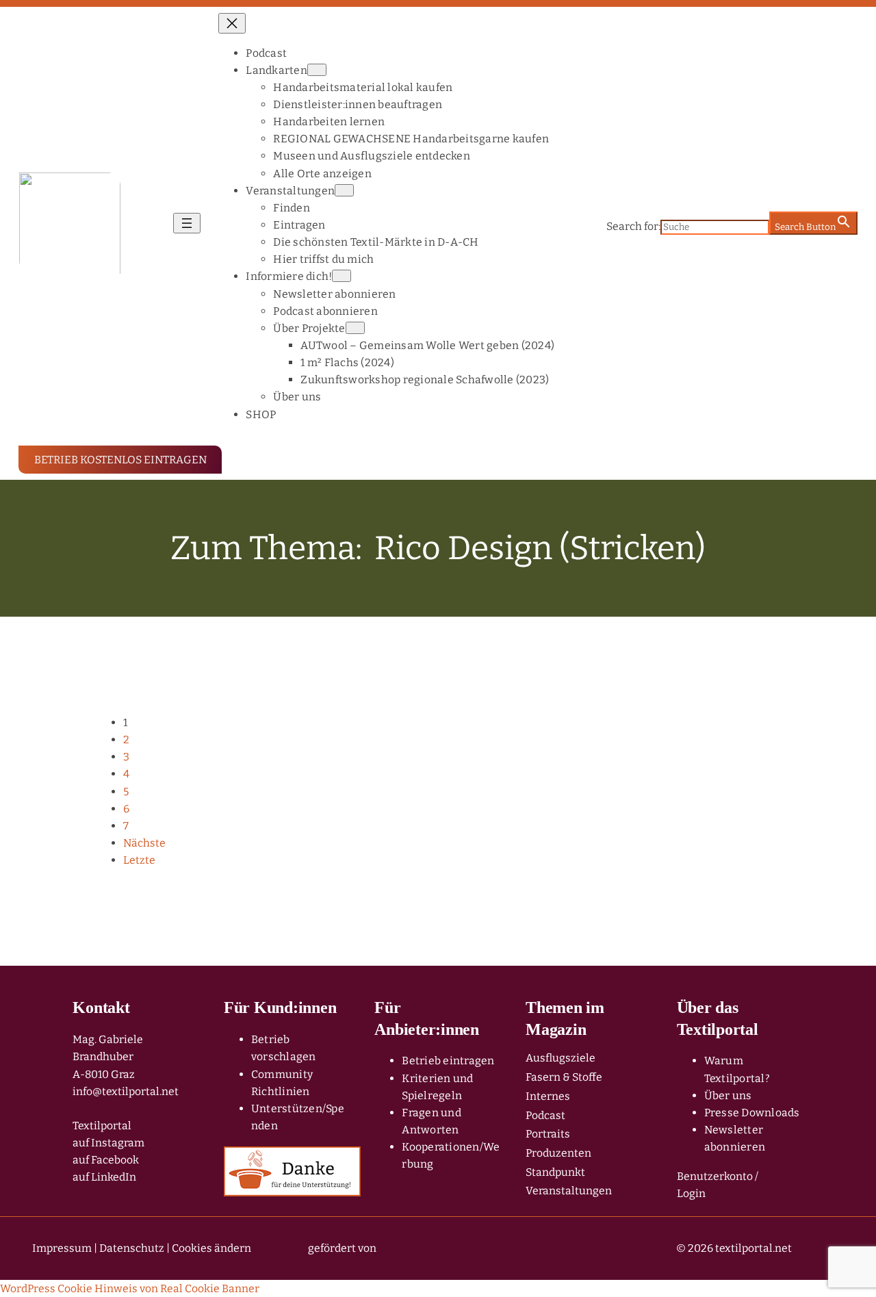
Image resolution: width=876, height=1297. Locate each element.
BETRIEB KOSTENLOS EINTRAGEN (120, 459)
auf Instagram (108, 1142)
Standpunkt (555, 1172)
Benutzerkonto (715, 1176)
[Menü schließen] (232, 23)
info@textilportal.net (126, 1091)
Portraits (548, 1133)
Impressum (62, 1248)
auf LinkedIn (104, 1176)
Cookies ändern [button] (211, 1248)
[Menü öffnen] (187, 223)
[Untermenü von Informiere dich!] (341, 276)
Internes (548, 1096)
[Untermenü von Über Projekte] (355, 328)
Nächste (144, 842)
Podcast (545, 1115)
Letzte (139, 859)
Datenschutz (131, 1248)
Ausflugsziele (560, 1057)
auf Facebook (106, 1159)
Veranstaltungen (569, 1190)
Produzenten (558, 1152)
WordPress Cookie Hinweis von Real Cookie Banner (129, 1288)
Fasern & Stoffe (564, 1076)
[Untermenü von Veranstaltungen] (344, 190)
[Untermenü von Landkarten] (316, 70)
